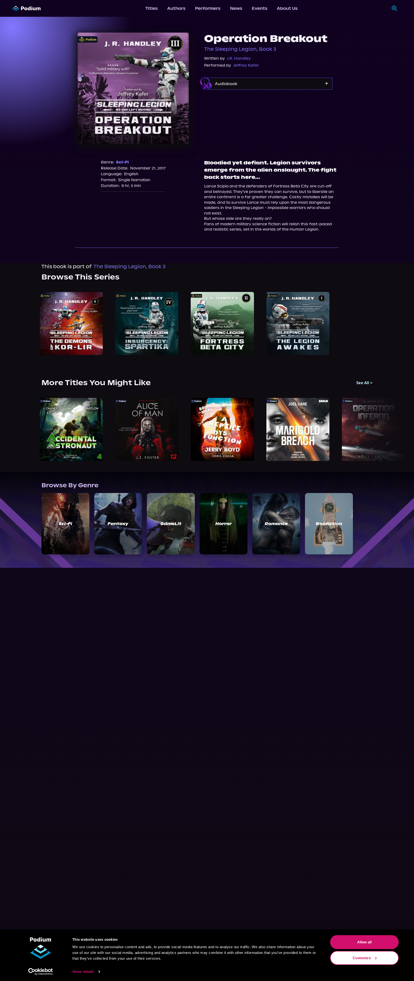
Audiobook (226, 83)
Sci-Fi (122, 162)
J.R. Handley (239, 58)
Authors (176, 8)
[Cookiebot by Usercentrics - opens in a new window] (41, 971)
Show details (83, 971)
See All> (364, 382)
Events (259, 8)
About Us (287, 8)
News (236, 8)
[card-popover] (71, 323)
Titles (151, 8)
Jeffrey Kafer (246, 65)
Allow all (364, 942)
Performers (207, 8)
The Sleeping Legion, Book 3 (240, 49)
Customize (362, 958)
